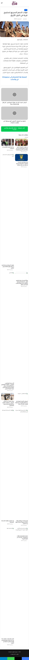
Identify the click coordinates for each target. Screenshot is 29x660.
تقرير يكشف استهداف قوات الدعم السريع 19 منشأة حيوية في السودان (22, 522)
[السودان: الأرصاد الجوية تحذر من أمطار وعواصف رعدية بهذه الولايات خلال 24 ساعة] (21, 396)
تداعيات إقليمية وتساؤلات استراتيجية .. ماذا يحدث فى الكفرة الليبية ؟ (22, 537)
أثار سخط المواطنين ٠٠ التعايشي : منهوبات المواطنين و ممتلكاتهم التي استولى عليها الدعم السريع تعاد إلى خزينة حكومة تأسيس (7, 386)
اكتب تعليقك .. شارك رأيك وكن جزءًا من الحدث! (14, 129)
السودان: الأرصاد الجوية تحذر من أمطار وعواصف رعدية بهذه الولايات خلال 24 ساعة (21, 403)
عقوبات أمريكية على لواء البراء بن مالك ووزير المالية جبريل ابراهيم (8, 267)
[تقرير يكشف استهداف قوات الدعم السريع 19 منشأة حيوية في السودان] (21, 465)
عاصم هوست (13, 654)
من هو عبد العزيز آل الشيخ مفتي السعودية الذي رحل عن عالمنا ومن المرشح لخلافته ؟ (22, 149)
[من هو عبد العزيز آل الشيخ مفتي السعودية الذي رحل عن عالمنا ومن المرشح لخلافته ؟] (21, 142)
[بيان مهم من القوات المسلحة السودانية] (7, 465)
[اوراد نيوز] (14, 3)
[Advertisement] (14, 21)
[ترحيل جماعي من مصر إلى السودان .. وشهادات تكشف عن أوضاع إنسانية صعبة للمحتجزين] (7, 396)
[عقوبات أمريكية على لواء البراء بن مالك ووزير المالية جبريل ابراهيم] (7, 209)
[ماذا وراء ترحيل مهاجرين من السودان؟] (7, 142)
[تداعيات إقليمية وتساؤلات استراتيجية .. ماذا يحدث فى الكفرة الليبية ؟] (21, 531)
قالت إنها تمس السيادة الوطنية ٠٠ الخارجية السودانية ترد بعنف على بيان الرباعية (22, 164)
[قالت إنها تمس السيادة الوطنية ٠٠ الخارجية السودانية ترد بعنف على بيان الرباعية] (21, 157)
